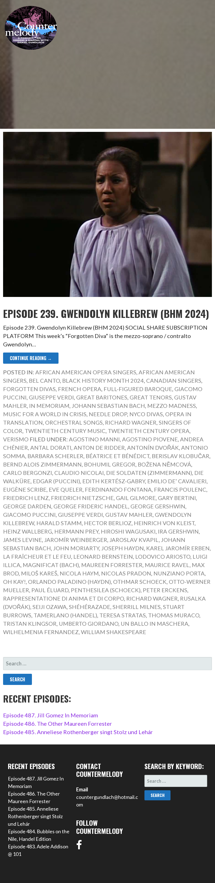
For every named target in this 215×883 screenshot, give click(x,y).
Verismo (16, 439)
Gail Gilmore (136, 497)
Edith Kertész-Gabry (113, 481)
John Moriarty (76, 548)
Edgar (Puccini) (56, 481)
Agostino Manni (94, 439)
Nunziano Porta (179, 573)
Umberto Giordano (88, 623)
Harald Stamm (59, 523)
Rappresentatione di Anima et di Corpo (63, 598)
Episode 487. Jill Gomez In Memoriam (50, 715)
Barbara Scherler (55, 456)
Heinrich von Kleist (164, 523)
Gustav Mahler (129, 514)
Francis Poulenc (180, 489)
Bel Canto (44, 380)
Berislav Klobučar (180, 456)
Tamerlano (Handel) (65, 615)
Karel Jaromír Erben (178, 548)
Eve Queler (66, 489)
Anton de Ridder (99, 447)
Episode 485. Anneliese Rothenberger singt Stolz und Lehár (78, 732)
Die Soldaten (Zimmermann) (149, 472)
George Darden (27, 506)
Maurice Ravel (167, 564)
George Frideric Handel (90, 506)
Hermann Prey (76, 531)
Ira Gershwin (178, 531)
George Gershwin (157, 506)
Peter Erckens (165, 590)
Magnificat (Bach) (51, 564)
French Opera (79, 388)
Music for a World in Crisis (45, 414)
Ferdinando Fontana (118, 489)
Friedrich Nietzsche (82, 497)
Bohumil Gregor (109, 464)
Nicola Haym (79, 573)
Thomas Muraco (173, 615)
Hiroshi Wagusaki (128, 531)
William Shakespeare (113, 632)
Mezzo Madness (171, 405)
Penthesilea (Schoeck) (106, 590)
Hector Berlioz (108, 523)
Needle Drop (108, 414)
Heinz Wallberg (27, 531)
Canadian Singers (173, 380)
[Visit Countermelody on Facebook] (79, 847)
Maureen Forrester (111, 564)
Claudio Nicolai (79, 472)
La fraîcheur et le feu (37, 556)
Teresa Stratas (122, 615)
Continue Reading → (31, 358)
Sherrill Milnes (137, 606)
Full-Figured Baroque (138, 388)
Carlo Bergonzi (27, 472)
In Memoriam (49, 405)
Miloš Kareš (39, 573)
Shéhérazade (89, 606)
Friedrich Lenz (26, 497)
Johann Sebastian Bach (108, 405)
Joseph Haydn (122, 548)
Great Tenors (151, 397)
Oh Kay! (14, 581)
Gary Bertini (177, 497)
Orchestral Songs (74, 422)
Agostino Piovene (150, 439)
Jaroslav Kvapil (134, 539)
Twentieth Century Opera (149, 430)
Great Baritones (101, 397)
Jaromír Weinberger (75, 539)
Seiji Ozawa (49, 606)
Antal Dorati (50, 447)
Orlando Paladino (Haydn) (69, 581)
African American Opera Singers (85, 372)
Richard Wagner (130, 422)
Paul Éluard (50, 590)
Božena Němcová (164, 464)
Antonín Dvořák (153, 447)
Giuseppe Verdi (51, 397)
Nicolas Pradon (126, 573)
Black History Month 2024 (103, 380)
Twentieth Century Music (65, 430)
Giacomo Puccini (29, 514)
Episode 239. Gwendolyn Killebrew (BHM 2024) (106, 313)
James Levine (22, 539)
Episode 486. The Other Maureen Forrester (57, 723)
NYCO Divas (146, 414)
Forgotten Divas (29, 388)
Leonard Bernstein (103, 556)
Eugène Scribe (24, 489)
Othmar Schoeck (140, 581)
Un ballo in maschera (154, 623)
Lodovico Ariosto (162, 556)
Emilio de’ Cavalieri (177, 481)
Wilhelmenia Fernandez (41, 632)
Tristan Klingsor (30, 623)
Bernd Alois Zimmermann (42, 464)
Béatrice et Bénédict (117, 456)
